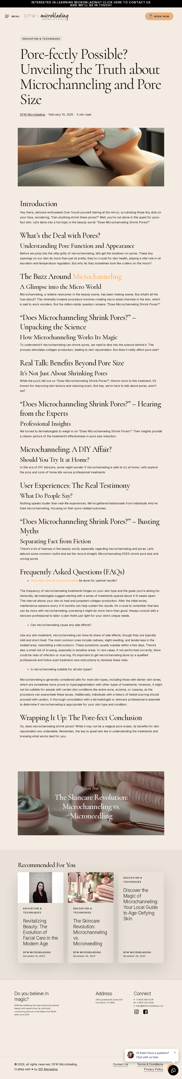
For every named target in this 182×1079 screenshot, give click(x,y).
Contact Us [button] (120, 1064)
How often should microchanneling (54, 580)
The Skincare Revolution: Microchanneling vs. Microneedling (91, 803)
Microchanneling (97, 276)
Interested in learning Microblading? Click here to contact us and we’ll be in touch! (91, 4)
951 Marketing (47, 1069)
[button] (12, 16)
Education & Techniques (41, 38)
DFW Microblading (32, 114)
